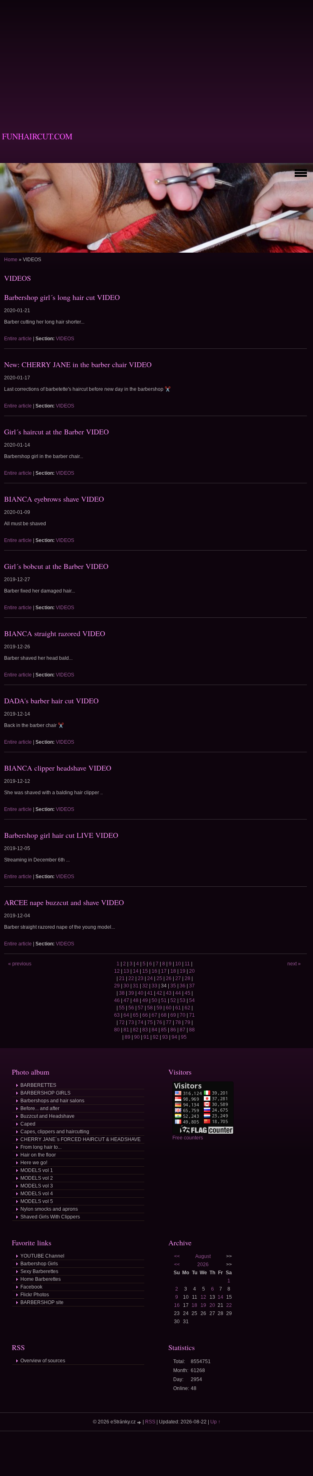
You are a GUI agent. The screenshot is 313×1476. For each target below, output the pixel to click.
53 (182, 1000)
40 (140, 993)
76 (159, 1022)
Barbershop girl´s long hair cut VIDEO (62, 297)
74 (140, 1022)
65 (136, 1015)
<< (177, 1256)
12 (117, 971)
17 (164, 971)
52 (173, 1000)
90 (137, 1037)
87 (182, 1030)
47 (126, 1000)
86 (173, 1030)
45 (187, 993)
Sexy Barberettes (39, 1271)
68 (164, 1015)
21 (122, 978)
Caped (27, 1124)
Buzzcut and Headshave (47, 1116)
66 (145, 1015)
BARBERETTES (38, 1085)
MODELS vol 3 (36, 1186)
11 (187, 964)
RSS (150, 1422)
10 (178, 964)
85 (164, 1030)
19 (182, 971)
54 (192, 1000)
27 (178, 978)
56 (131, 1008)
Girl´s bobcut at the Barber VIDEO (56, 566)
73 (131, 1022)
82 (136, 1030)
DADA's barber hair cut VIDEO (51, 700)
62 (187, 1008)
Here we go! (33, 1162)
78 (178, 1022)
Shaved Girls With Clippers (50, 1217)
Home (11, 259)
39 (131, 993)
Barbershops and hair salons (52, 1101)
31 (136, 986)
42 (159, 993)
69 (173, 1015)
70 (182, 1015)
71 (192, 1015)
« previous (19, 964)
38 (122, 993)
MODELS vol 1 (36, 1170)
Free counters (187, 1138)
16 (154, 971)
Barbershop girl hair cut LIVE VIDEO (61, 835)
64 (126, 1015)
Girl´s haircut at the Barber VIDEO (56, 431)
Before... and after (40, 1108)
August (203, 1256)
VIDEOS (65, 338)
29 (117, 986)
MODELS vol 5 (36, 1201)
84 (154, 1030)
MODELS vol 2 (36, 1178)
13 (126, 971)
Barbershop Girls (39, 1264)
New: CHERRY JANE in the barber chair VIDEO (78, 364)
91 (146, 1037)
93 (165, 1037)
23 (140, 978)
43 (169, 993)
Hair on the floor (38, 1155)
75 (150, 1022)
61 (178, 1008)
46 (117, 1000)
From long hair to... (41, 1147)
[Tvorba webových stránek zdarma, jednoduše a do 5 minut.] (140, 1422)
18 (173, 971)
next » (294, 964)
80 (117, 1030)
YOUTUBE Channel (42, 1256)
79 (187, 1022)
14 (136, 971)
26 (169, 978)
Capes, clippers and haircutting (54, 1132)
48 (136, 1000)
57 (140, 1008)
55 (122, 1008)
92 (156, 1037)
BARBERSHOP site (42, 1302)
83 (145, 1030)
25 (159, 978)
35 (173, 986)
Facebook (31, 1287)
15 (145, 971)
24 (150, 978)
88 (192, 1030)
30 (126, 986)
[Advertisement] (156, 57)
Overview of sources (42, 1361)
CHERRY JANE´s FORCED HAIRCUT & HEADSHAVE (80, 1139)
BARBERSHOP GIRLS (45, 1093)
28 (187, 978)
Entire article (18, 338)
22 (131, 978)
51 (164, 1000)
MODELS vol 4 (36, 1193)
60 (169, 1008)
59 (159, 1008)
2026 (203, 1264)
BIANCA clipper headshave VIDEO (57, 768)
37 (192, 986)
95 (184, 1037)
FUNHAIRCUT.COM (37, 136)
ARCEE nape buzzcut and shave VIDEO (64, 902)
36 (182, 986)
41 (150, 993)
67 (154, 1015)
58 (150, 1008)
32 (145, 986)
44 (178, 993)
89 (127, 1037)
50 (154, 1000)
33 (154, 986)
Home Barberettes (40, 1279)
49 (145, 1000)
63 (117, 1015)
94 (174, 1037)
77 (169, 1022)
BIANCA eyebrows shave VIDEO (54, 499)
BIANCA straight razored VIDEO (54, 633)
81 (126, 1030)
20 (192, 971)
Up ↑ (215, 1422)
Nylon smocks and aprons (49, 1209)
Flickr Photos (34, 1295)
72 (122, 1022)
